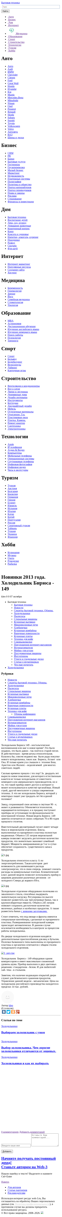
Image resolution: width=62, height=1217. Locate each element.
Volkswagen (14, 126)
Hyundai (12, 89)
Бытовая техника (10, 2)
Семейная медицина (19, 299)
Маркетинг (14, 173)
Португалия (14, 519)
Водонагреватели (23, 647)
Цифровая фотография (20, 464)
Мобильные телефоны (20, 455)
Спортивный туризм (19, 525)
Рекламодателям (16, 1193)
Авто (10, 66)
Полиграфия (14, 181)
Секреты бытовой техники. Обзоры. (33, 610)
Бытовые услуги (16, 161)
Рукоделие (13, 561)
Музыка (12, 555)
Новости (18, 607)
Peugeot (12, 109)
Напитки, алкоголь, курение (23, 237)
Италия (12, 511)
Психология (14, 337)
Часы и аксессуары (18, 470)
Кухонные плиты (23, 636)
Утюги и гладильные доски (29, 659)
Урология (13, 305)
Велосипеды (14, 364)
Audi (10, 69)
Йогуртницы (21, 656)
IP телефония (15, 447)
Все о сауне (14, 388)
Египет (11, 502)
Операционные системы (21, 458)
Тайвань (12, 528)
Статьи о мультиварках (26, 662)
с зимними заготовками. (34, 911)
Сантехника (14, 426)
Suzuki (11, 120)
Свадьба (12, 245)
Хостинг (12, 272)
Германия (13, 497)
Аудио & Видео (16, 450)
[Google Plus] (18, 1012)
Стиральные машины (25, 619)
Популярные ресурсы (19, 267)
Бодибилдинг (15, 362)
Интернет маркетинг (19, 264)
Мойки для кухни (23, 650)
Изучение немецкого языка (22, 332)
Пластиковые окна (18, 417)
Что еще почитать (23, 664)
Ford (10, 80)
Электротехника (16, 428)
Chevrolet (12, 74)
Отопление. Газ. (16, 414)
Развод (11, 242)
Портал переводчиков (19, 190)
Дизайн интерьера (17, 397)
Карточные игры (17, 370)
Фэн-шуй (13, 248)
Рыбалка (12, 564)
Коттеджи (13, 403)
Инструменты (15, 400)
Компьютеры (15, 453)
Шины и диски (16, 137)
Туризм (12, 485)
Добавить (7, 1151)
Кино (11, 231)
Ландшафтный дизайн (20, 406)
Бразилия (13, 494)
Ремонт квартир (16, 423)
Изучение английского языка (23, 329)
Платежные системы (19, 178)
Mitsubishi (13, 100)
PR (9, 156)
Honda (11, 86)
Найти (5, 11)
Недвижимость (16, 176)
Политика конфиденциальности (32, 1204)
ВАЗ (10, 134)
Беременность (15, 288)
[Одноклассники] (13, 1012)
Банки (11, 158)
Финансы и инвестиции (21, 201)
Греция (11, 499)
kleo (11, 1005)
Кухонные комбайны (25, 630)
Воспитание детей (18, 220)
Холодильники (22, 613)
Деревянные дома (17, 394)
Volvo (11, 129)
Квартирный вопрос (19, 228)
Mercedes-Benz (15, 97)
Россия (11, 522)
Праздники (14, 240)
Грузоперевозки (16, 167)
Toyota (11, 123)
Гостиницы (14, 164)
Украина (12, 534)
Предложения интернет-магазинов (33, 644)
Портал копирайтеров (19, 187)
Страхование (15, 198)
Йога (10, 296)
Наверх (5, 1182)
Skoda (11, 114)
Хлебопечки (20, 627)
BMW (11, 72)
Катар (11, 514)
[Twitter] (8, 1012)
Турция (12, 531)
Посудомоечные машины (27, 653)
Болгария (13, 491)
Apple (11, 444)
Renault (11, 112)
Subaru (11, 117)
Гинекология (14, 291)
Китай (11, 517)
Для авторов (14, 1187)
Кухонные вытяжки (24, 622)
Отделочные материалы (21, 411)
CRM (10, 153)
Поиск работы (15, 335)
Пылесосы (19, 616)
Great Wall (13, 83)
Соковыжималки (23, 642)
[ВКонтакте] (4, 1012)
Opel (10, 106)
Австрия (12, 488)
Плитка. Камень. (17, 420)
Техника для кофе (23, 639)
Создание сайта (16, 269)
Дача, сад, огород (17, 222)
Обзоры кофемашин (25, 714)
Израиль (12, 505)
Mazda (11, 94)
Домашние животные (19, 225)
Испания (12, 508)
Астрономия (14, 323)
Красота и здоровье (18, 234)
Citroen (11, 77)
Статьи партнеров (17, 1190)
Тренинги (13, 340)
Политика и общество (19, 184)
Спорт (11, 356)
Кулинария (13, 552)
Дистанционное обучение (22, 326)
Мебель (12, 408)
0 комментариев (10, 1132)
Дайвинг (12, 367)
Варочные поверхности (27, 633)
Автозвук (13, 131)
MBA (11, 320)
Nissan (11, 103)
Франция (12, 537)
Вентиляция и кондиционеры (24, 386)
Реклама (12, 196)
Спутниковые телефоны (21, 461)
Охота (11, 558)
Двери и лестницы (18, 391)
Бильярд (12, 359)
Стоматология (15, 302)
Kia (9, 92)
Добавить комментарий (32, 1132)
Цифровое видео (17, 467)
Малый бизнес (15, 170)
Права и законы (16, 193)
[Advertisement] (31, 1099)
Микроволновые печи (26, 624)
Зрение (11, 293)
